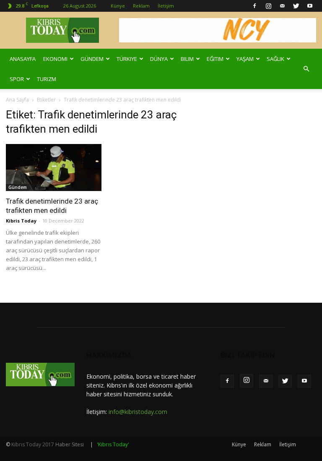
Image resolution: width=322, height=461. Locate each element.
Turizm (46, 79)
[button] (306, 69)
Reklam (141, 6)
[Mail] (282, 6)
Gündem (92, 59)
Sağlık (275, 59)
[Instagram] (268, 6)
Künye (118, 6)
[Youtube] (310, 6)
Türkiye (127, 59)
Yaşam (245, 59)
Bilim (187, 59)
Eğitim (215, 59)
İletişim (166, 6)
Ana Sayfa (17, 99)
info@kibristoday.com (138, 412)
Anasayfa (23, 59)
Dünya (159, 59)
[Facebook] (254, 6)
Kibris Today (21, 220)
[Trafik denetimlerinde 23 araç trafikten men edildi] (53, 167)
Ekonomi (55, 59)
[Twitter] (296, 6)
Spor (17, 79)
